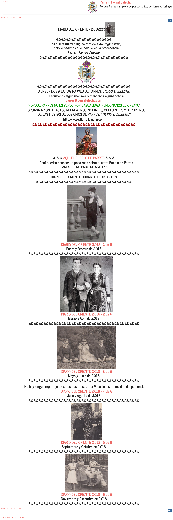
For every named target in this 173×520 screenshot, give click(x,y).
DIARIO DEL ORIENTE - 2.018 (11, 18)
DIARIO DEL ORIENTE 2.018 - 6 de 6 (86, 494)
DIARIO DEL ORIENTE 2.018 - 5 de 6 (86, 442)
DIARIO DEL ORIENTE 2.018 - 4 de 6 (86, 391)
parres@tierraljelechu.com (84, 100)
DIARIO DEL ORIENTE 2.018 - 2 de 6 (86, 314)
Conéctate (5, 2)
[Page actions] (170, 20)
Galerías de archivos (17, 517)
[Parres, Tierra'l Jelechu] (92, 7)
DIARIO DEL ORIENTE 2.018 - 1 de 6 (86, 244)
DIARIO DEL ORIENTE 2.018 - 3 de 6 (86, 371)
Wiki (6, 517)
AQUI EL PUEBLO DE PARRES (84, 158)
